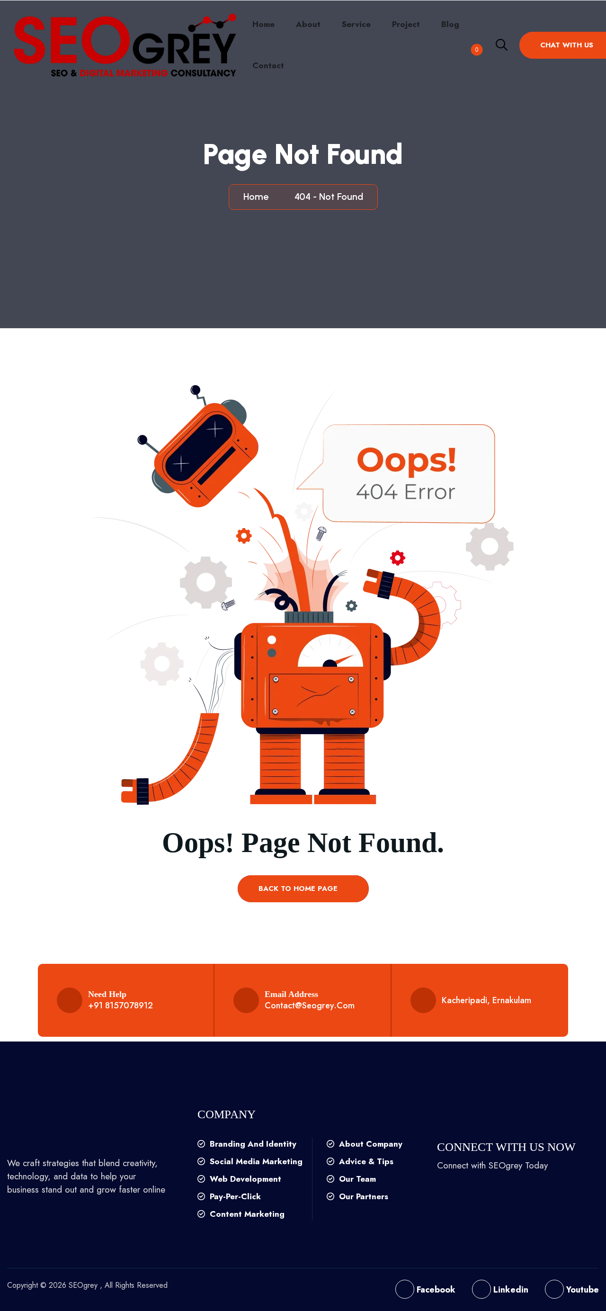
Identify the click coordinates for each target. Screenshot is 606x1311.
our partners (362, 1196)
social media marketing (255, 1161)
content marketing (246, 1214)
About (308, 24)
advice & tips (365, 1161)
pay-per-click (234, 1196)
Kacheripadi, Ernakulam (486, 1000)
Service (356, 24)
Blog (450, 24)
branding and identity (251, 1143)
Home (263, 24)
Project (406, 24)
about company (369, 1143)
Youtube (581, 1290)
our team (356, 1179)
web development (244, 1179)
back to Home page (299, 888)
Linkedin (509, 1290)
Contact (268, 65)
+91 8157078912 (120, 1005)
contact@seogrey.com (310, 1005)
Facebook (434, 1290)
